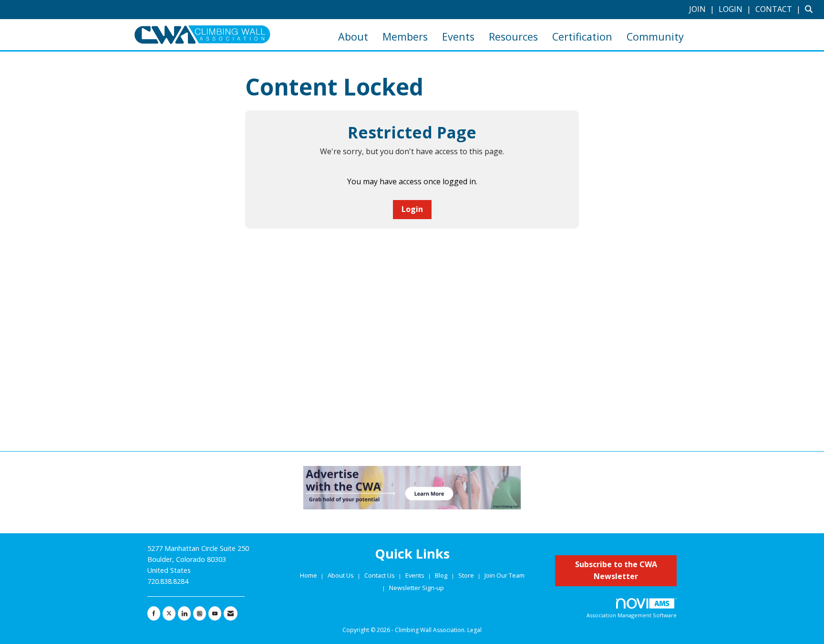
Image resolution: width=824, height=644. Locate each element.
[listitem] (703, 9)
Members (405, 36)
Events (458, 36)
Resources (513, 36)
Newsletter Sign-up (416, 587)
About (353, 36)
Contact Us (380, 575)
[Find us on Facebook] (153, 613)
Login (412, 209)
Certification (582, 36)
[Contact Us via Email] (230, 613)
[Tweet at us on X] (169, 613)
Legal (474, 630)
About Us (341, 575)
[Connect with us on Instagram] (199, 613)
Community (655, 36)
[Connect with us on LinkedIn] (184, 613)
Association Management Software (632, 615)
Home (309, 575)
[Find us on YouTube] (214, 613)
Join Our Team (504, 575)
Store (466, 575)
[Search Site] (811, 9)
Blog (441, 575)
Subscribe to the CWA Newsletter (616, 570)
